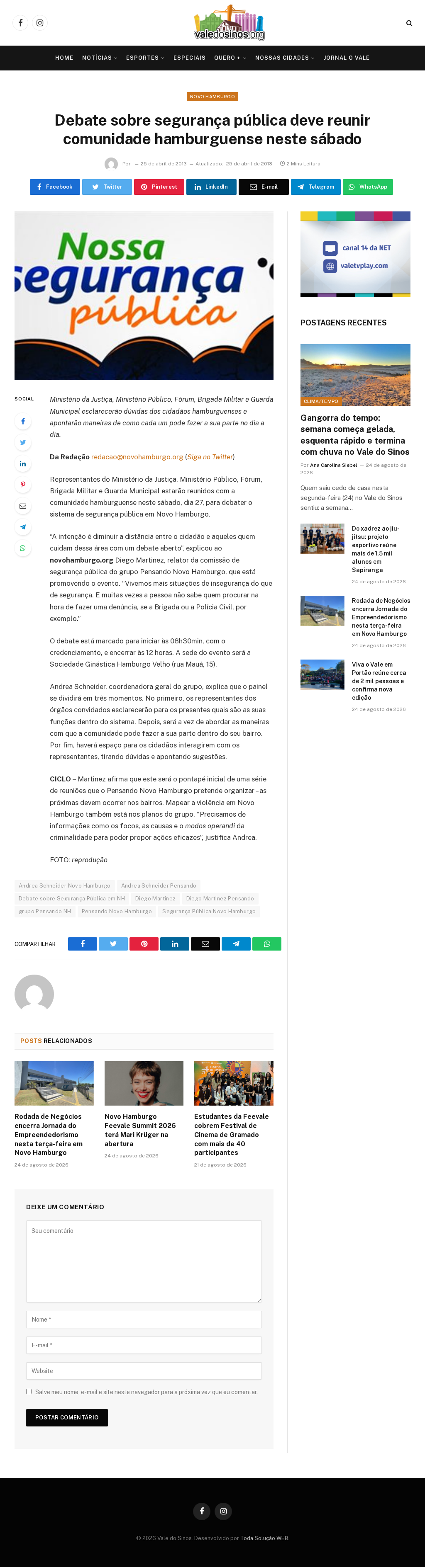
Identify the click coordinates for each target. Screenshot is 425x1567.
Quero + (227, 58)
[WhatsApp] (23, 548)
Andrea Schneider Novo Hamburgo (65, 886)
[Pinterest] (23, 484)
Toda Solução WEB (264, 1538)
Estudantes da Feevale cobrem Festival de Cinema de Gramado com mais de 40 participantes (231, 1135)
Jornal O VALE (347, 58)
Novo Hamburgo (212, 96)
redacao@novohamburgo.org (137, 457)
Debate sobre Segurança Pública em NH (72, 898)
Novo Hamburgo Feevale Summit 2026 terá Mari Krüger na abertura (140, 1130)
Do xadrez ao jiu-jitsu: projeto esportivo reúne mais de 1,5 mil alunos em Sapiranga (376, 549)
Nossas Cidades (282, 58)
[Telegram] (23, 527)
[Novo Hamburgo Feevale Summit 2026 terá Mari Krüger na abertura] (144, 1083)
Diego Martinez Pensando (220, 898)
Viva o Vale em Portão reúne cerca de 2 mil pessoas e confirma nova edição (379, 681)
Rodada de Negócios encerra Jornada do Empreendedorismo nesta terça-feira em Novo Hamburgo (49, 1135)
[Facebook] (23, 421)
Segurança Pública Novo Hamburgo (209, 911)
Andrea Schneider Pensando (159, 886)
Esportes (142, 58)
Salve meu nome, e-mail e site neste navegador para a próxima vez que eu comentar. (146, 1392)
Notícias (97, 58)
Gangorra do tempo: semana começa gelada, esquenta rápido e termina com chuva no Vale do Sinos (355, 435)
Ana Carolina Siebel (333, 465)
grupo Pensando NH (45, 911)
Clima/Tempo (321, 401)
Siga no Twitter (210, 457)
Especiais (189, 58)
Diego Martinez (155, 898)
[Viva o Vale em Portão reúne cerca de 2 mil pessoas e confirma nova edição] (322, 675)
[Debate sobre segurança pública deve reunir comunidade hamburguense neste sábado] (144, 296)
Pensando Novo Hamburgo (117, 911)
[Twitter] (23, 442)
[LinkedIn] (23, 463)
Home (64, 58)
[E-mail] (23, 505)
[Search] (409, 23)
